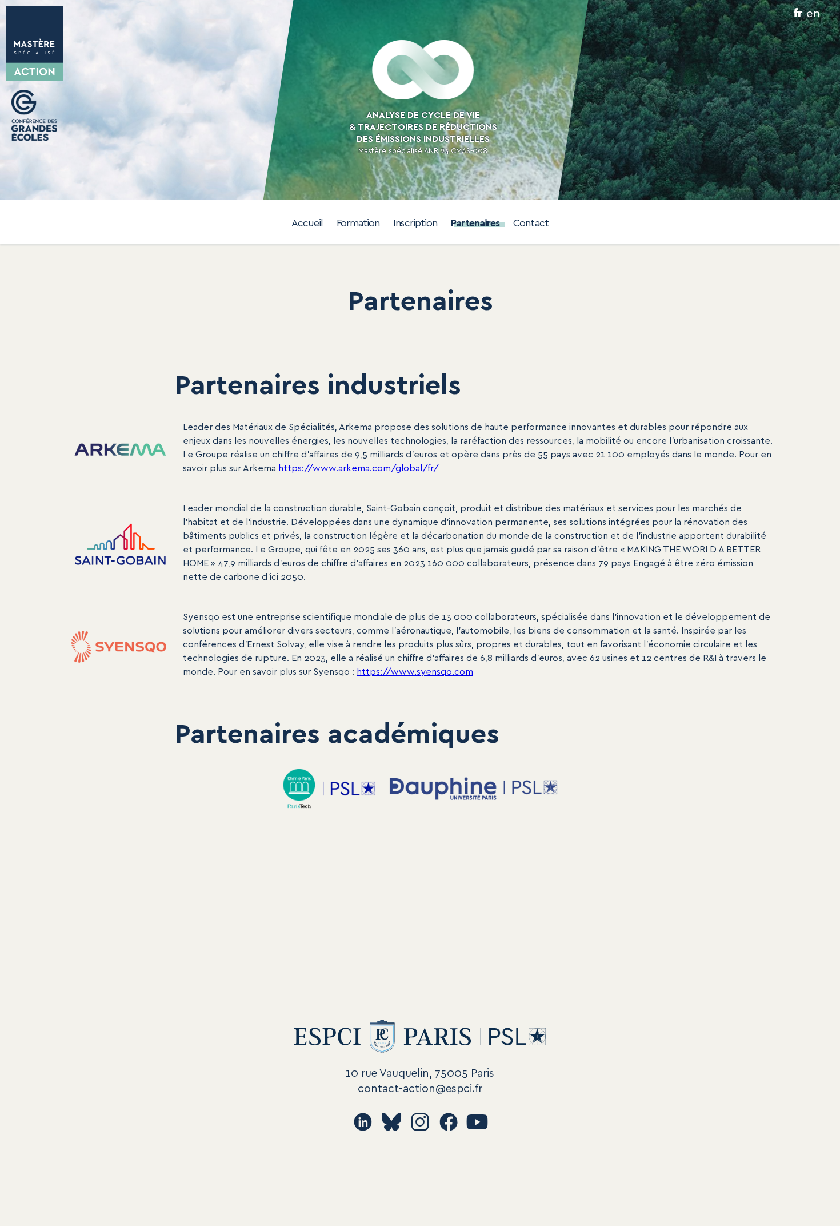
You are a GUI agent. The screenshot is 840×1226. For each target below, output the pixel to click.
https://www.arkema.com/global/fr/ (358, 467)
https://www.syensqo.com (415, 671)
